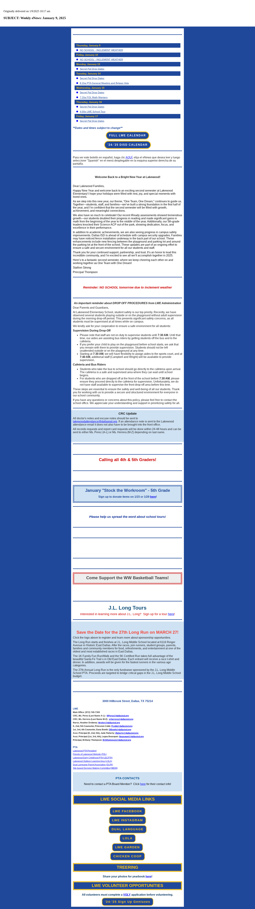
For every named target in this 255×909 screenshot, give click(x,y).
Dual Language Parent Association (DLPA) (93, 764)
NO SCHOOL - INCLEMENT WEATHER (101, 50)
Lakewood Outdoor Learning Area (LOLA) (92, 761)
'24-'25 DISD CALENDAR (128, 144)
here (153, 496)
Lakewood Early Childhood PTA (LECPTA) (93, 758)
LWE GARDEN (127, 847)
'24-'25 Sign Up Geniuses (127, 901)
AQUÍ (129, 157)
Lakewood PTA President (84, 751)
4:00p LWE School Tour (92, 111)
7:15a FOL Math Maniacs (94, 97)
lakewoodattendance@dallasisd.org (95, 421)
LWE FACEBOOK (127, 811)
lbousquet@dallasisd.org (131, 736)
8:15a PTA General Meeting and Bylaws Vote (104, 83)
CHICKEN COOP (127, 856)
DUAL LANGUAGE (127, 829)
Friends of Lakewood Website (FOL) (90, 754)
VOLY (127, 894)
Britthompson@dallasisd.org (117, 740)
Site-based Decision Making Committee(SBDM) (95, 768)
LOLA (128, 838)
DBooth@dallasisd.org (120, 729)
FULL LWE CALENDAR (127, 135)
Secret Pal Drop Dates (92, 68)
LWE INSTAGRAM (127, 820)
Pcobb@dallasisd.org (121, 726)
